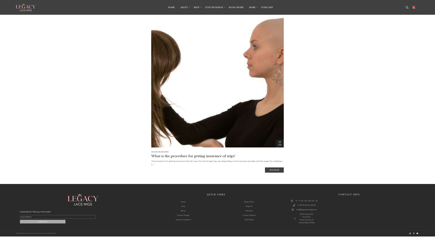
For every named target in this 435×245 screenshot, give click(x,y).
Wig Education (163, 152)
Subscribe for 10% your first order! (35, 212)
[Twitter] (417, 233)
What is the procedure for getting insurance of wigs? (193, 156)
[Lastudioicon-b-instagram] (410, 233)
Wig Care (154, 152)
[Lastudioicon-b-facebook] (414, 233)
